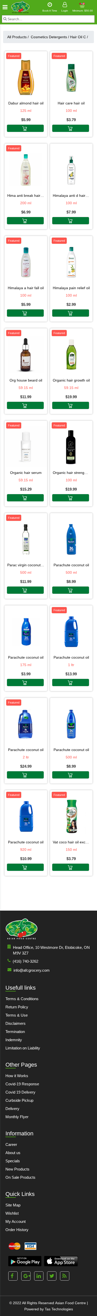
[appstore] (61, 1261)
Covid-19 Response (22, 1084)
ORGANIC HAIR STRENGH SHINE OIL (71, 473)
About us (12, 1153)
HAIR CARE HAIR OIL (71, 103)
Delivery (12, 1108)
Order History (16, 1229)
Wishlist (12, 1213)
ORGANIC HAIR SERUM (26, 473)
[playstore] (24, 1261)
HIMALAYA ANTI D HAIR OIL (71, 195)
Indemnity (13, 1040)
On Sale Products (20, 1177)
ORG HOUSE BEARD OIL (26, 380)
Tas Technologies (59, 1309)
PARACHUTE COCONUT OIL (71, 565)
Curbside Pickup (19, 1100)
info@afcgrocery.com (31, 970)
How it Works (16, 1076)
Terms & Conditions (22, 999)
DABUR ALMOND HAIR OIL (25, 103)
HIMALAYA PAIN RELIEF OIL (71, 288)
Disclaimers (15, 1023)
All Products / (19, 37)
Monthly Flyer (16, 1117)
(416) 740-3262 (25, 961)
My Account (15, 1221)
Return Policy (16, 1007)
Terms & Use (16, 1015)
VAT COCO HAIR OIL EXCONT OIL (71, 842)
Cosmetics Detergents (50, 37)
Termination (15, 1031)
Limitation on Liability (22, 1048)
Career (11, 1144)
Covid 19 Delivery (20, 1092)
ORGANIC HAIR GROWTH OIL (71, 380)
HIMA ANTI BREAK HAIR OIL (25, 195)
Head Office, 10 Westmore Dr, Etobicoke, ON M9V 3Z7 (51, 950)
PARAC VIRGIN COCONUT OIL (25, 565)
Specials (12, 1161)
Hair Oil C (79, 37)
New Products (17, 1169)
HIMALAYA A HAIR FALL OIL (26, 288)
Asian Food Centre (70, 1303)
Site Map (12, 1205)
